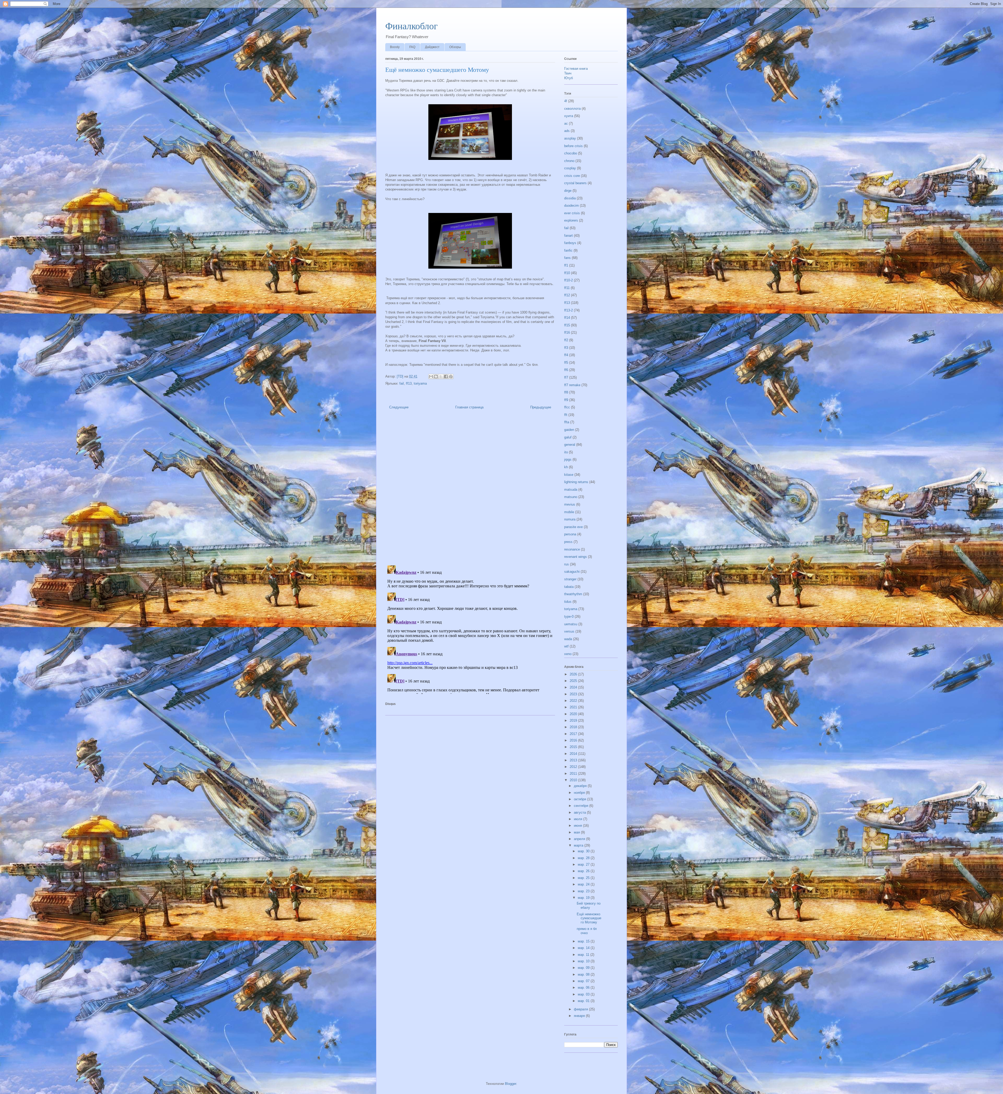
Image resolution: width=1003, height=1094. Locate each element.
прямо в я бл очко (587, 931)
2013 (574, 760)
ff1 (566, 265)
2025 (574, 681)
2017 (574, 734)
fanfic (568, 250)
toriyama (420, 383)
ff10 (567, 273)
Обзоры (455, 47)
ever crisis (572, 213)
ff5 (566, 362)
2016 (574, 740)
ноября (580, 793)
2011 (574, 773)
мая (577, 832)
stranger (570, 579)
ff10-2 (568, 280)
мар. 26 (584, 871)
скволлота (572, 109)
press (568, 542)
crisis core (572, 176)
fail (401, 383)
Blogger (510, 1084)
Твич (568, 73)
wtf (566, 646)
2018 (574, 727)
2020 (574, 714)
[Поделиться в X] (441, 376)
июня (578, 825)
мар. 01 (584, 1001)
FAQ (412, 47)
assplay (570, 138)
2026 (574, 674)
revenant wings (575, 557)
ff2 (566, 340)
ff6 (566, 370)
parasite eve (573, 527)
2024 (574, 687)
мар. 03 (584, 994)
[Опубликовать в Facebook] (445, 376)
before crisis (573, 146)
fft (565, 415)
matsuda (570, 489)
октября (580, 799)
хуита (568, 116)
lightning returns (576, 482)
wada (568, 639)
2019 (574, 720)
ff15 (567, 325)
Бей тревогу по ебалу (588, 905)
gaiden (569, 430)
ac (566, 123)
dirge (568, 191)
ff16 (567, 332)
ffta (566, 422)
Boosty (395, 47)
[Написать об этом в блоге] (436, 376)
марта (579, 845)
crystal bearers (575, 183)
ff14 (567, 318)
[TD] (400, 376)
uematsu (570, 624)
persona (570, 534)
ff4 (566, 355)
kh (566, 467)
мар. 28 (584, 858)
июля (578, 819)
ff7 (566, 377)
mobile (569, 512)
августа (580, 812)
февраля (581, 1009)
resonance (572, 549)
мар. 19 (584, 898)
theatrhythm (573, 594)
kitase (568, 475)
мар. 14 (584, 948)
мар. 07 (584, 981)
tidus (568, 602)
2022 (574, 701)
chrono (569, 161)
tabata (569, 587)
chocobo (570, 153)
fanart (568, 236)
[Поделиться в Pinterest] (450, 376)
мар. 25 (584, 878)
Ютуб (568, 78)
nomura (569, 519)
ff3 (566, 348)
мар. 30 (584, 851)
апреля (580, 839)
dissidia (570, 198)
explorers (571, 220)
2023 (574, 694)
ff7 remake (572, 385)
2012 (574, 767)
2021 (574, 707)
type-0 (569, 616)
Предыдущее (540, 407)
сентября (581, 806)
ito (566, 452)
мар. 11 (584, 955)
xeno (568, 654)
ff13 (409, 383)
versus (569, 631)
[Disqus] (470, 489)
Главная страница (469, 407)
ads (567, 131)
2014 (574, 754)
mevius (569, 504)
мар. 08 (584, 974)
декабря (581, 786)
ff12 (567, 295)
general (569, 445)
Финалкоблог (411, 26)
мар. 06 (584, 987)
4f (565, 101)
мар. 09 (584, 968)
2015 (574, 747)
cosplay (570, 168)
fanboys (570, 243)
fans (567, 258)
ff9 (566, 400)
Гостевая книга (576, 69)
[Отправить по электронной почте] (431, 376)
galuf (568, 437)
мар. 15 (584, 941)
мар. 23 (584, 891)
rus (566, 564)
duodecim (571, 205)
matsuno (570, 497)
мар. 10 (584, 961)
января (580, 1016)
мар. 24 (584, 884)
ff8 (566, 392)
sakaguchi (572, 572)
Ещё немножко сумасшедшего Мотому (589, 918)
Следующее (399, 407)
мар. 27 (584, 864)
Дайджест (432, 47)
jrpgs (568, 459)
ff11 (567, 288)
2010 (574, 780)
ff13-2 (568, 310)
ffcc (567, 407)
